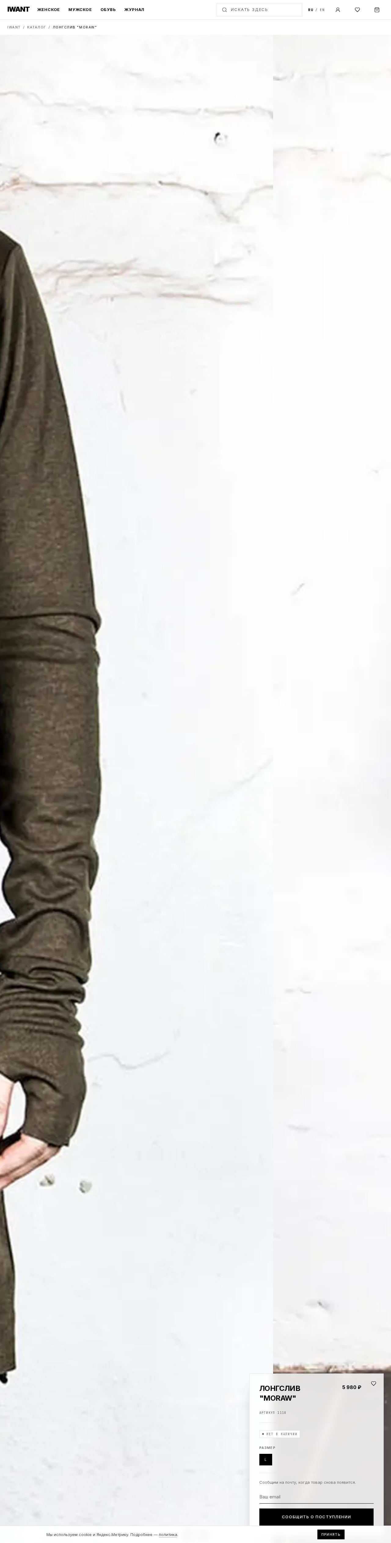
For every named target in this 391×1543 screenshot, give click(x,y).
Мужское (80, 9)
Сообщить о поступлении (316, 1516)
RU (310, 10)
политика (168, 1534)
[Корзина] (377, 9)
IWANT (14, 27)
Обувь (108, 9)
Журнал (134, 9)
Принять (331, 1534)
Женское (48, 9)
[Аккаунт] (338, 9)
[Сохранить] (373, 1383)
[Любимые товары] (357, 9)
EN (322, 10)
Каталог (36, 27)
